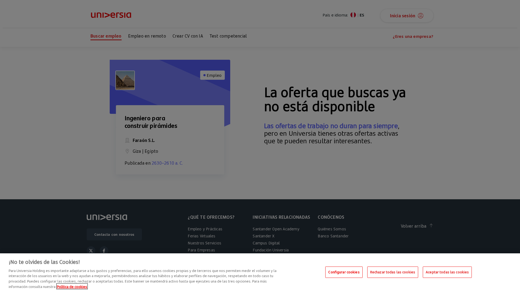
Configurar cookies (343, 272)
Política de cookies (72, 286)
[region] (260, 272)
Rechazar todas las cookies (392, 272)
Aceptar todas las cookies (447, 272)
